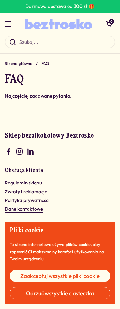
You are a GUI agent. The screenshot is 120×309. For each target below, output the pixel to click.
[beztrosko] (58, 24)
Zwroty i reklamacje (26, 192)
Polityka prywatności (27, 200)
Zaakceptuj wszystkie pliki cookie (60, 275)
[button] (108, 24)
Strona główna (19, 63)
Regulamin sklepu (23, 183)
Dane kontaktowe (24, 209)
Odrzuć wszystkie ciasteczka (60, 293)
